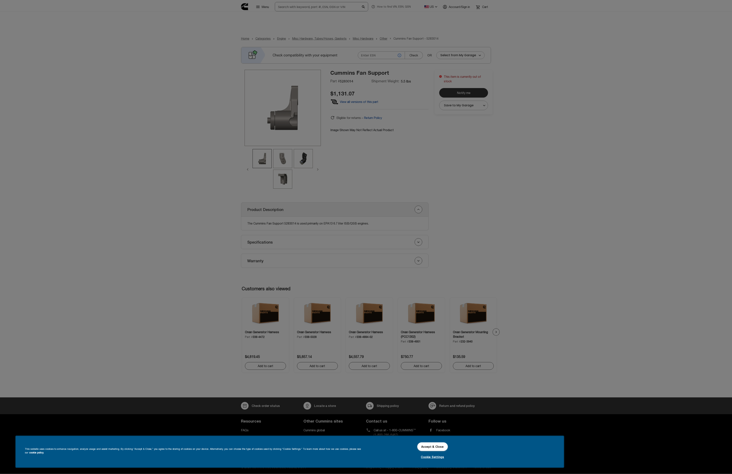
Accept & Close (432, 446)
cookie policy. (36, 452)
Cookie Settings (432, 457)
